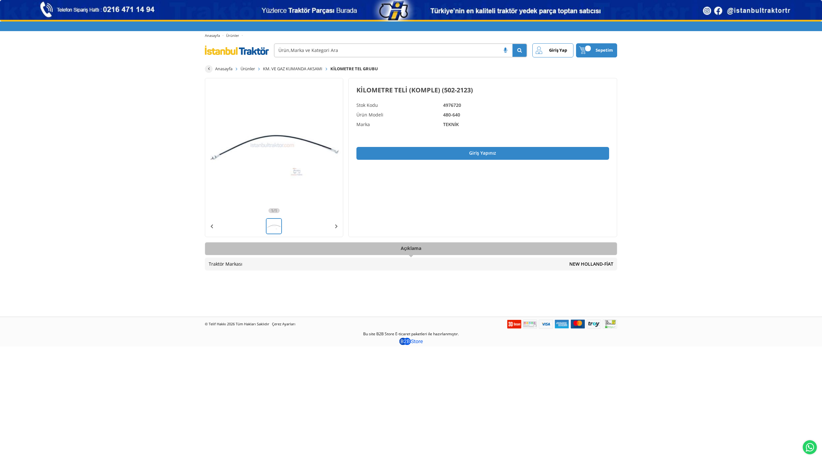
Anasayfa (212, 35)
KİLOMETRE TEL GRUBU (354, 69)
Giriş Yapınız (482, 153)
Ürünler (232, 35)
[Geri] (209, 69)
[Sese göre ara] (505, 50)
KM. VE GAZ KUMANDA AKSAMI (292, 69)
